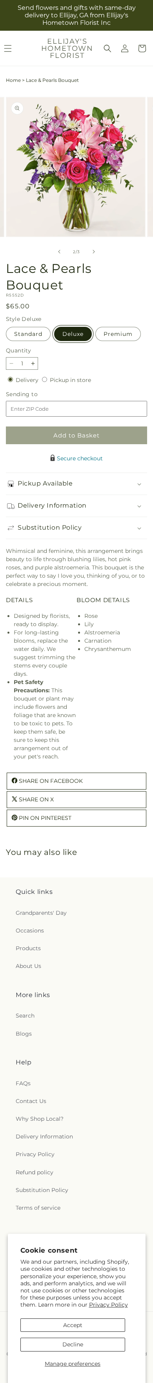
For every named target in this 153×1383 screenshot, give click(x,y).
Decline (72, 1344)
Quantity (18, 350)
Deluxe (73, 333)
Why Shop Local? (40, 1118)
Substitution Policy (42, 1190)
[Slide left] (59, 251)
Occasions (30, 930)
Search (25, 1015)
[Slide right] (93, 251)
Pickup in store (70, 380)
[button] (107, 48)
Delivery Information (44, 1136)
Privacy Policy (108, 1304)
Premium (118, 333)
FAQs (23, 1083)
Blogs (24, 1033)
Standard (28, 333)
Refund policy (34, 1172)
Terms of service (38, 1207)
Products (28, 948)
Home (13, 80)
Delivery (28, 380)
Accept (72, 1325)
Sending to (33, 394)
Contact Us (31, 1101)
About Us (28, 966)
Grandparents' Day (41, 912)
